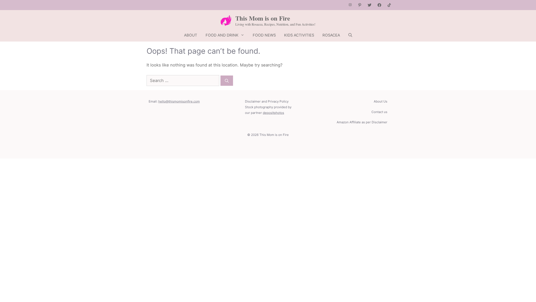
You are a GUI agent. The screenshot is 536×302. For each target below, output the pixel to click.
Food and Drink (222, 35)
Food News (264, 35)
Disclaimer (379, 122)
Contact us (379, 112)
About (190, 35)
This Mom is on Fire (262, 18)
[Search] (226, 81)
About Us (380, 101)
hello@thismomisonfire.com (179, 101)
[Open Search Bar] (350, 35)
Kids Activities (299, 35)
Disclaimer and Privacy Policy (267, 101)
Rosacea (331, 35)
